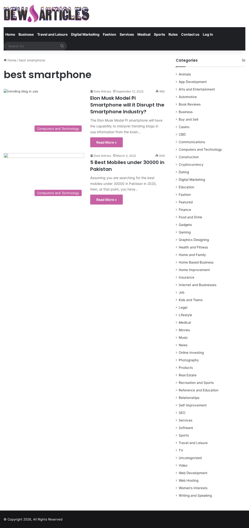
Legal (183, 307)
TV (181, 450)
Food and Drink (190, 217)
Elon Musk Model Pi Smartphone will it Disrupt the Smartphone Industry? (127, 105)
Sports (159, 34)
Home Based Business (196, 262)
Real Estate (187, 375)
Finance (185, 210)
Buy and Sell (188, 119)
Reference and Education (198, 390)
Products (186, 368)
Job (181, 292)
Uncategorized (190, 458)
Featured (186, 202)
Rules (173, 34)
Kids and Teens (191, 300)
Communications (192, 142)
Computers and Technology (200, 149)
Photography (189, 360)
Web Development (193, 473)
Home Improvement (194, 270)
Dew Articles (102, 91)
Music (183, 337)
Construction (189, 157)
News (183, 345)
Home (10, 34)
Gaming (185, 232)
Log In (208, 34)
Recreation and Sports (196, 383)
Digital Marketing (85, 34)
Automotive (188, 97)
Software (186, 428)
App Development (193, 82)
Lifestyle (185, 315)
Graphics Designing (194, 240)
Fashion (109, 34)
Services (127, 34)
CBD (182, 134)
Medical (144, 34)
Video (183, 465)
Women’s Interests (193, 488)
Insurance (186, 277)
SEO (182, 413)
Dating (184, 172)
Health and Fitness (193, 247)
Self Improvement (193, 405)
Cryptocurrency (191, 164)
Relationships (189, 398)
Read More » (106, 142)
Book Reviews (190, 104)
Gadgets (185, 225)
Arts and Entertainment (197, 89)
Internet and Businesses (197, 285)
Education (186, 187)
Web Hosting (188, 480)
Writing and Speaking (195, 495)
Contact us (190, 34)
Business (26, 34)
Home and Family (192, 255)
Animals (185, 74)
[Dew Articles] (46, 13)
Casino (184, 127)
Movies (184, 330)
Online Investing (191, 353)
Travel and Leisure (52, 34)
